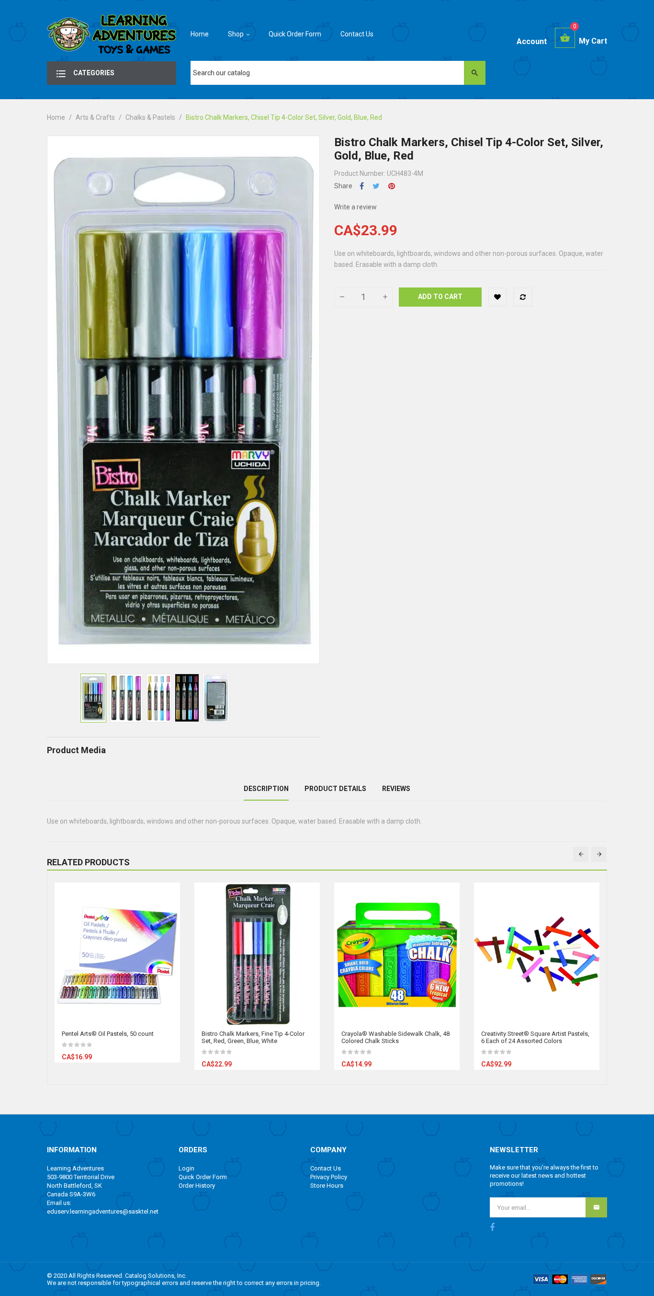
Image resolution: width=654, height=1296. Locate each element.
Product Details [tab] (335, 788)
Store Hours (326, 1185)
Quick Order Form (203, 1177)
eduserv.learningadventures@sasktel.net (102, 1211)
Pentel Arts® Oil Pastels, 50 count (108, 1033)
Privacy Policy (328, 1177)
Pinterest (391, 186)
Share (362, 186)
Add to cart (440, 296)
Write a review (355, 207)
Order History (197, 1185)
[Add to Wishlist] (497, 297)
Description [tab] (266, 788)
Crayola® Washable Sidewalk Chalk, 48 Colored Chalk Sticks (395, 1037)
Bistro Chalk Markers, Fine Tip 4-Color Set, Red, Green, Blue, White (253, 1037)
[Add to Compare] (522, 297)
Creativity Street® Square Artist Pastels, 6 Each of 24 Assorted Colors (535, 1037)
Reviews (396, 788)
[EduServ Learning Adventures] (111, 37)
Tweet (376, 186)
